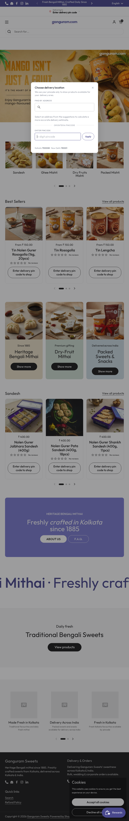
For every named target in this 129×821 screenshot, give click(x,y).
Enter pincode (43, 130)
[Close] (92, 87)
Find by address (43, 100)
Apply (88, 136)
